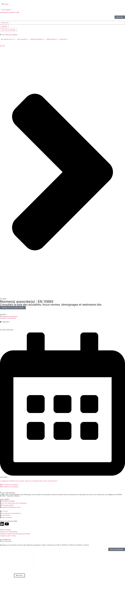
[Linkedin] (2, 524)
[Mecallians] (6, 541)
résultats (4, 26)
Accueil (2, 46)
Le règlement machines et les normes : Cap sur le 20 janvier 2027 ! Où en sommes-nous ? (29, 481)
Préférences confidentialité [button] (8, 532)
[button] (8, 39)
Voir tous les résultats (8, 30)
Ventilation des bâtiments (8, 318)
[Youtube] (7, 524)
